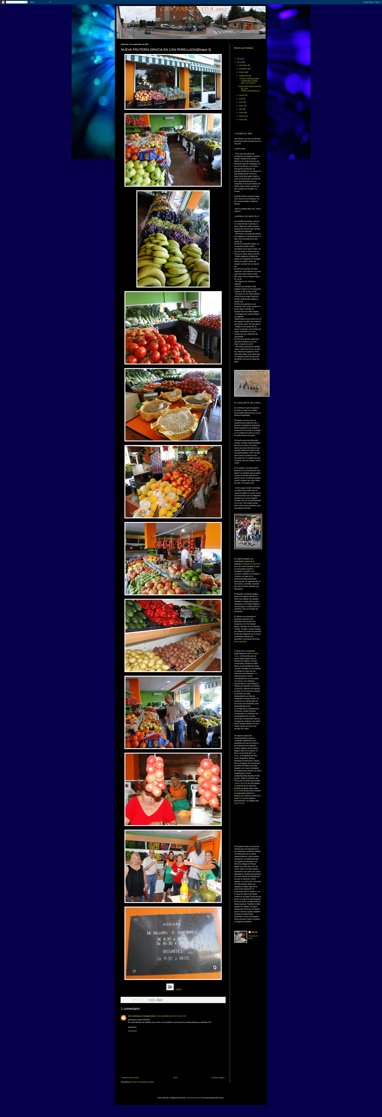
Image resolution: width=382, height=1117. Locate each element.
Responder (132, 1031)
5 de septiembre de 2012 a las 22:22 (171, 1016)
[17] (239, 803)
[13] (235, 791)
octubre (242, 72)
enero (241, 120)
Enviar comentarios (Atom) (143, 1082)
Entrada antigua (218, 1078)
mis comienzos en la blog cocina (141, 1016)
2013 (239, 59)
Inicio (175, 1078)
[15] (239, 798)
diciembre (243, 65)
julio (241, 99)
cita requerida (240, 642)
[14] (239, 791)
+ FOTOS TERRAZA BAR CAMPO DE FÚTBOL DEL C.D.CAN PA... (249, 81)
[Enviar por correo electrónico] (149, 999)
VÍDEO (179, 989)
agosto (242, 95)
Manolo (254, 932)
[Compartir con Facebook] (158, 999)
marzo (242, 113)
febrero (242, 116)
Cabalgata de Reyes (249, 564)
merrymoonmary (193, 1098)
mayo (241, 106)
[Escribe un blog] (152, 999)
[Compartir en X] (155, 999)
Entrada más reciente (130, 1078)
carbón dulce (239, 783)
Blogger (221, 1098)
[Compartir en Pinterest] (161, 999)
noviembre (243, 69)
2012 (239, 62)
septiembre (244, 76)
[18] (242, 803)
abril (241, 109)
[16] (235, 803)
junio (241, 102)
